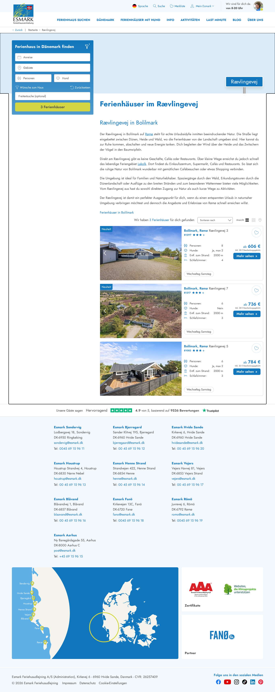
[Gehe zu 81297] (181, 253)
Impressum (69, 683)
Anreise (27, 57)
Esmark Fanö (122, 499)
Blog (237, 20)
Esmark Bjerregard (127, 427)
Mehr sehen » (249, 256)
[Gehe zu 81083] (181, 369)
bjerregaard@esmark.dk (129, 442)
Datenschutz (88, 683)
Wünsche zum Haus (31, 87)
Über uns (255, 20)
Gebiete (28, 68)
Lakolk (142, 164)
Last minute (216, 20)
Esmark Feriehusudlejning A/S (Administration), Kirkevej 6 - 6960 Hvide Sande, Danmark (72, 676)
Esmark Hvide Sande (187, 427)
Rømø (149, 134)
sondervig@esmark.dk (68, 442)
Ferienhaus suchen (73, 20)
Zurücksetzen (82, 87)
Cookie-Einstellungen (113, 683)
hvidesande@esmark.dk (187, 442)
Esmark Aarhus (65, 535)
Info (170, 20)
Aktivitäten (190, 20)
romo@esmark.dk (183, 514)
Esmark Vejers (182, 463)
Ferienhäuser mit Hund (140, 20)
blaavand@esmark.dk (68, 514)
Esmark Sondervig (67, 427)
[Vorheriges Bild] (105, 253)
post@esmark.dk (64, 550)
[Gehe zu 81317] (181, 311)
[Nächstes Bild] (177, 253)
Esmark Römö (182, 499)
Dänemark (105, 20)
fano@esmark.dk (124, 514)
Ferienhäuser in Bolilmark (117, 212)
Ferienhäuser (52, 107)
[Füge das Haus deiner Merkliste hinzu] (256, 232)
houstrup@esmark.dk (67, 478)
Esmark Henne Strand (129, 463)
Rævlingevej (48, 30)
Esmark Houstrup (67, 463)
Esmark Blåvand (66, 499)
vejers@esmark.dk (183, 478)
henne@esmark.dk (125, 478)
